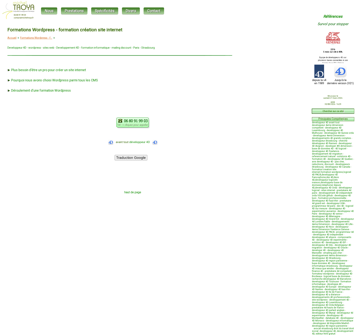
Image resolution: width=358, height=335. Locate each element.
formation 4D (319, 159)
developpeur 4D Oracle (336, 247)
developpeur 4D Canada (337, 167)
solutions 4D (344, 156)
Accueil (11, 37)
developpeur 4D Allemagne (326, 216)
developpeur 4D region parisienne (329, 260)
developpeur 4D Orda (326, 187)
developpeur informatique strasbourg (328, 264)
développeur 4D (140, 142)
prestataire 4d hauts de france (328, 307)
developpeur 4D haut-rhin (325, 200)
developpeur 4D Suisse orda (339, 133)
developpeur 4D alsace (324, 237)
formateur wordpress (323, 273)
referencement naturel (323, 156)
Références (332, 16)
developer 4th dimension (339, 146)
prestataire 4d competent (338, 271)
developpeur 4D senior (331, 213)
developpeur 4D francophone (325, 176)
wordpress (34, 47)
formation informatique (95, 47)
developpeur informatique (339, 320)
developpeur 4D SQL (322, 245)
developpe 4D (334, 284)
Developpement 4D (67, 47)
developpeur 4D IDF (336, 242)
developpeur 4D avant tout (326, 122)
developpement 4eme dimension (329, 255)
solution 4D (318, 242)
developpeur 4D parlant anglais (328, 310)
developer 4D (319, 250)
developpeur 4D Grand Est (325, 219)
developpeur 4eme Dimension (329, 135)
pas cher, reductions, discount (328, 163)
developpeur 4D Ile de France (327, 292)
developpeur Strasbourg (324, 140)
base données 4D (321, 263)
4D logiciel (340, 148)
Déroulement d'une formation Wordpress (40, 90)
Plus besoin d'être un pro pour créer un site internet (48, 70)
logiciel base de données (337, 276)
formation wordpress (332, 172)
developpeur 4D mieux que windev (332, 267)
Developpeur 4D (16, 47)
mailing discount (121, 47)
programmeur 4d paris (323, 206)
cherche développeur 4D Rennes (329, 142)
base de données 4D (323, 148)
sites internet (328, 190)
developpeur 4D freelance (325, 151)
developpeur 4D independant (328, 234)
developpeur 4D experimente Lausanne (328, 209)
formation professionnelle (332, 198)
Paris (136, 47)
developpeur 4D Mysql (323, 313)
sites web (48, 47)
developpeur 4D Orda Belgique (328, 305)
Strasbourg (148, 47)
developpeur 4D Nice (323, 227)
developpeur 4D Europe (324, 286)
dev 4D (329, 177)
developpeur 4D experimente (331, 240)
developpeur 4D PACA (323, 232)
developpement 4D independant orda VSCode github (332, 194)
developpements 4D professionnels (331, 297)
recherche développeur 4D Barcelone (331, 279)
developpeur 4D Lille (342, 224)
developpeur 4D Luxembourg (327, 302)
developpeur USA (336, 203)
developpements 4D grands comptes (331, 138)
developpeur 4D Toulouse (325, 281)
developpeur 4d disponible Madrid (331, 323)
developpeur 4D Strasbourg (326, 258)
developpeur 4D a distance (326, 294)
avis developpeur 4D (322, 161)
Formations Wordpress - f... (36, 37)
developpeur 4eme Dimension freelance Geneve (330, 228)
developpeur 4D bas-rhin (337, 289)
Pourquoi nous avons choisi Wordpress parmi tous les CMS (54, 80)
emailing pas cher (332, 253)
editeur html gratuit (325, 333)
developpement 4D (339, 300)
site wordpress (320, 300)
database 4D (332, 318)
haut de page (132, 192)
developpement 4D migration (327, 154)
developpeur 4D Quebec (340, 159)
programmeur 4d (345, 232)
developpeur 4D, (328, 331)
